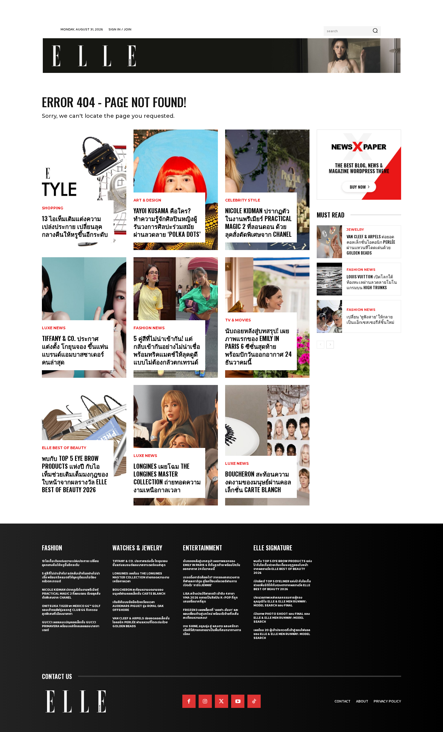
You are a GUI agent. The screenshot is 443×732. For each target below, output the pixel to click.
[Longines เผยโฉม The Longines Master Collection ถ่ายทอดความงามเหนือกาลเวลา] (176, 445)
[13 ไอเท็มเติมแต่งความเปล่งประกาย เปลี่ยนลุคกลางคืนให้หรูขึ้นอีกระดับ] (84, 190)
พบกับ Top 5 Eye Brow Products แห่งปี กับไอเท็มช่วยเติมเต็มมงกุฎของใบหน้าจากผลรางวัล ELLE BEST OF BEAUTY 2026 (75, 474)
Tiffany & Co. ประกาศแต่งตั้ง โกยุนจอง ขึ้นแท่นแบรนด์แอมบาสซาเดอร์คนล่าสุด (75, 350)
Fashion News (149, 328)
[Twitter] (221, 701)
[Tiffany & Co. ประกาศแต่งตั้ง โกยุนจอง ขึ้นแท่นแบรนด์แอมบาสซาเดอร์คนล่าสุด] (84, 317)
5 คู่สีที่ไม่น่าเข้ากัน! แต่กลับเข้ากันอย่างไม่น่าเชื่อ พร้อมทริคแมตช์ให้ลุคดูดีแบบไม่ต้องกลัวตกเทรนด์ (167, 350)
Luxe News (53, 328)
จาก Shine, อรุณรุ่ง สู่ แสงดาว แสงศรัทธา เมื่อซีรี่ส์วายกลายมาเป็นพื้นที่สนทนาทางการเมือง (212, 630)
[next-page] (330, 345)
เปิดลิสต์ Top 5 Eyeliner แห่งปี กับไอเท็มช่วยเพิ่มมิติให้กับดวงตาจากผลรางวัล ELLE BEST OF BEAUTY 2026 (282, 585)
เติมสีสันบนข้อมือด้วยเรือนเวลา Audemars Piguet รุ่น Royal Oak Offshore (138, 606)
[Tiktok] (254, 701)
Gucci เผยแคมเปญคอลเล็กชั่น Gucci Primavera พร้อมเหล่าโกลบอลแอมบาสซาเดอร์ (70, 626)
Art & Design (147, 200)
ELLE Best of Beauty (64, 448)
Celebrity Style (242, 200)
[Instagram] (205, 701)
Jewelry (355, 229)
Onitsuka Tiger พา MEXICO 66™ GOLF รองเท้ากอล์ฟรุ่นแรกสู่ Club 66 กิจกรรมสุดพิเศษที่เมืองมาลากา (71, 610)
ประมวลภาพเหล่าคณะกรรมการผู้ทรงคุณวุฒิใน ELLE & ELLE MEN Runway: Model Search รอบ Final (279, 601)
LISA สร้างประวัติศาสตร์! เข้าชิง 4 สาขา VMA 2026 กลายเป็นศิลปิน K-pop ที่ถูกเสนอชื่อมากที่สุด (210, 597)
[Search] (375, 31)
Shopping (52, 208)
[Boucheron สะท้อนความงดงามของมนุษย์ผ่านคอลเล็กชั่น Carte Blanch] (267, 445)
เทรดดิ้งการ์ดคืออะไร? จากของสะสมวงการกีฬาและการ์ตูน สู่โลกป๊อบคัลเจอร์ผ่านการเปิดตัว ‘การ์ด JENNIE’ (211, 581)
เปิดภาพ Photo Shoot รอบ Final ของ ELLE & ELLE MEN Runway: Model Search (281, 618)
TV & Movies (238, 320)
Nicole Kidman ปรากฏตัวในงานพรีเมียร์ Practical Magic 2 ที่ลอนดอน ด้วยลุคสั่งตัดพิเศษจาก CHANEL (258, 222)
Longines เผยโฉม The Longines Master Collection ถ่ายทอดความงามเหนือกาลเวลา (167, 477)
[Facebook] (189, 701)
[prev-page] (320, 345)
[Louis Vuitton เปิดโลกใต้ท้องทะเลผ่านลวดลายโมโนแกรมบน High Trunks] (329, 279)
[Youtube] (237, 701)
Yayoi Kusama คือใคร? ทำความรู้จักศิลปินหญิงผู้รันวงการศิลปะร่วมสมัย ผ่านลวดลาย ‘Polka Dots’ (167, 222)
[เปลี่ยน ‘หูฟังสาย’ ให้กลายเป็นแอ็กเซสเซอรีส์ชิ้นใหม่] (329, 316)
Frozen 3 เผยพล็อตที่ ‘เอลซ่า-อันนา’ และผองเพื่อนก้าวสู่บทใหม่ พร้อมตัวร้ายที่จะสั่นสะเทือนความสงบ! (211, 614)
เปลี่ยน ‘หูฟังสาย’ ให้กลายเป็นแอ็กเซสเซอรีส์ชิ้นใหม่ (370, 319)
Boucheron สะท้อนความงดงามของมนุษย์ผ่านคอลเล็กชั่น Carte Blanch (258, 481)
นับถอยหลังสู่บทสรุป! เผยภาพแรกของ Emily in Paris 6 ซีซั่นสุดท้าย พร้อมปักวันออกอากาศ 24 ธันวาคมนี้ (258, 346)
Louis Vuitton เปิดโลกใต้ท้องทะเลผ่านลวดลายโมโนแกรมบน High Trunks (372, 281)
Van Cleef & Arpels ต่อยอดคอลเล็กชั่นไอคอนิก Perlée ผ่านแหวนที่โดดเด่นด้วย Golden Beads (371, 244)
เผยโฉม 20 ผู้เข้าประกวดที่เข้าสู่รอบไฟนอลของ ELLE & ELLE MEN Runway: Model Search (281, 634)
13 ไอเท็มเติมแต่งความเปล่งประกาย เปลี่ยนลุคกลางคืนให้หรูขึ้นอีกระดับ (75, 226)
